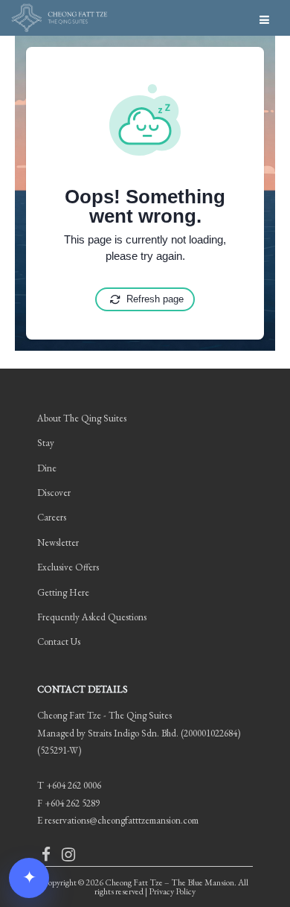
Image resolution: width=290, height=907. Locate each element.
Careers (51, 517)
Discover (54, 492)
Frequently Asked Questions (91, 617)
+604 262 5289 (72, 803)
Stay (45, 442)
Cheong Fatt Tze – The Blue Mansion (169, 882)
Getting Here (63, 592)
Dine (47, 468)
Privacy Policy (172, 891)
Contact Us (58, 641)
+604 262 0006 (73, 785)
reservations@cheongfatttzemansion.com (122, 820)
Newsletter (58, 542)
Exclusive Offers (68, 567)
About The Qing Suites (81, 418)
